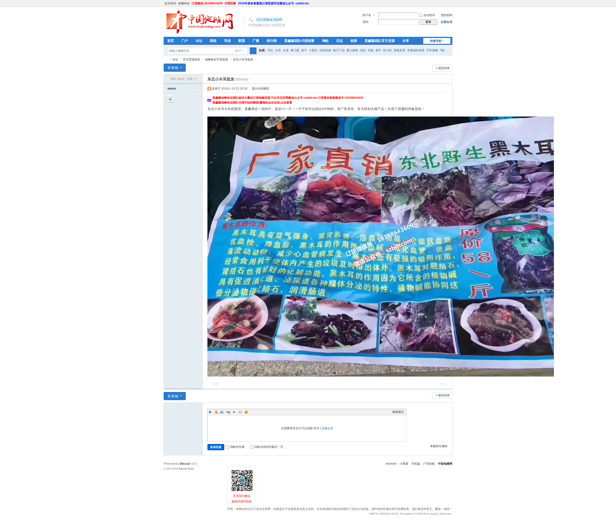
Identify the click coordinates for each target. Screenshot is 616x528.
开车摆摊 (432, 50)
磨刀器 (295, 50)
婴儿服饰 (352, 50)
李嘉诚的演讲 (415, 50)
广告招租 (429, 463)
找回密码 (446, 15)
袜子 (304, 50)
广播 (255, 41)
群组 (213, 41)
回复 (215, 384)
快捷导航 (436, 41)
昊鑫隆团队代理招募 (299, 41)
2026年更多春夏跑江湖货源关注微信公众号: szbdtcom (273, 3)
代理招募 (230, 3)
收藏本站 (184, 3)
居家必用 (399, 50)
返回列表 (444, 68)
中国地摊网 (165, 59)
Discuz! (185, 463)
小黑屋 (404, 463)
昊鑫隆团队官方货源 (380, 41)
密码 (365, 22)
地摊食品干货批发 (216, 59)
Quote (234, 412)
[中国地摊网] (200, 33)
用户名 (366, 15)
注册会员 (446, 22)
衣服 (370, 50)
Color (216, 412)
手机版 (415, 463)
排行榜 (272, 41)
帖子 (238, 50)
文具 (278, 50)
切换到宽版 (450, 5)
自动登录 (429, 15)
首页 (170, 41)
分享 (405, 41)
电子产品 (339, 50)
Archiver (391, 463)
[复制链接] (241, 79)
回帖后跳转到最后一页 (268, 447)
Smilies (246, 412)
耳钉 (270, 50)
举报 (443, 384)
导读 (227, 41)
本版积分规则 (438, 446)
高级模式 (398, 412)
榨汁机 (387, 50)
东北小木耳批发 (243, 59)
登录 (316, 428)
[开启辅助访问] (445, 3)
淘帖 (325, 41)
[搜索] (253, 50)
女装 (286, 50)
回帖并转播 (237, 447)
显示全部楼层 (260, 88)
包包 (363, 50)
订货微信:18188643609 (207, 3)
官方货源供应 (191, 59)
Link (228, 412)
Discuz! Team (186, 468)
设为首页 (170, 3)
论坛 (199, 41)
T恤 (442, 50)
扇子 (378, 50)
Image (222, 412)
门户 (184, 41)
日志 (339, 41)
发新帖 (173, 68)
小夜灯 (313, 50)
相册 (353, 41)
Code (240, 412)
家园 (241, 41)
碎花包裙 (325, 50)
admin (171, 88)
